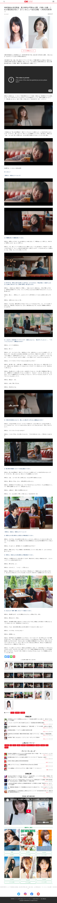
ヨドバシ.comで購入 (28, 854)
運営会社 (44, 898)
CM (10, 745)
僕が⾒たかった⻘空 (30, 745)
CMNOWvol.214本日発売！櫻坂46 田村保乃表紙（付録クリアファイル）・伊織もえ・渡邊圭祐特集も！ (29, 734)
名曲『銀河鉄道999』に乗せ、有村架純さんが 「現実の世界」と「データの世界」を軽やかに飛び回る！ (30, 727)
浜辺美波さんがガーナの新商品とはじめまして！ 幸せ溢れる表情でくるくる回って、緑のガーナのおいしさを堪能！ (30, 720)
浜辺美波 (22, 712)
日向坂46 (42, 745)
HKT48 (6, 747)
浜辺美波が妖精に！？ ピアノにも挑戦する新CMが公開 (20, 730)
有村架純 (17, 712)
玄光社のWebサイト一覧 (37, 898)
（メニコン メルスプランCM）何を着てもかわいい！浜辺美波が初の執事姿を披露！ (26, 722)
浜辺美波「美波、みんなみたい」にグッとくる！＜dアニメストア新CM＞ (24, 737)
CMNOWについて (14, 898)
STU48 (14, 745)
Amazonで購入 (12, 854)
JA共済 (12, 712)
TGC (47, 745)
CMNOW (6, 745)
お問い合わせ (20, 898)
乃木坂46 (23, 745)
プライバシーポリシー (28, 898)
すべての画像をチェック (28, 50)
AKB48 (18, 745)
